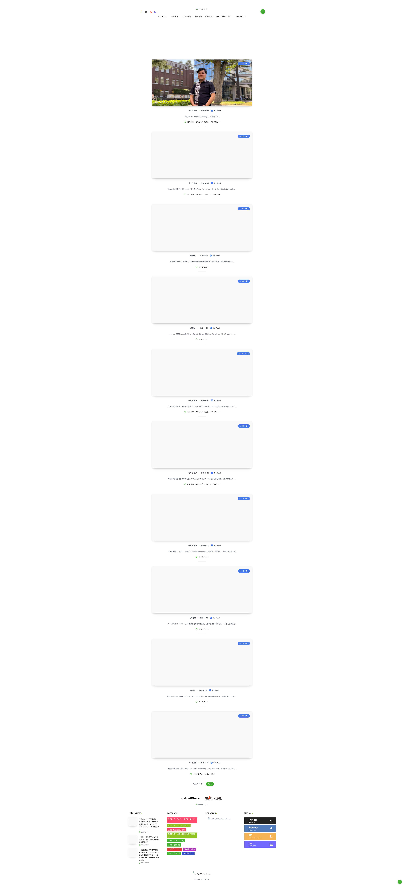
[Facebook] (141, 11)
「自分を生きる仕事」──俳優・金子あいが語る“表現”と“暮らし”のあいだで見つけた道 (183, 455)
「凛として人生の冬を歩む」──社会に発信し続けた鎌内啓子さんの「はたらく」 (183, 383)
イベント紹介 (198, 774)
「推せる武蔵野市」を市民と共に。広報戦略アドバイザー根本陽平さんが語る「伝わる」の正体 (183, 311)
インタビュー (163, 16)
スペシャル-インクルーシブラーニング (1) (181, 820)
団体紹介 (174, 16)
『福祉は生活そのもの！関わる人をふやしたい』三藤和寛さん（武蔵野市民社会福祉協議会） (183, 528)
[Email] (156, 11)
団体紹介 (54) (190, 849)
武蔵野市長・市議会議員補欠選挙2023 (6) (181, 835)
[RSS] (151, 11)
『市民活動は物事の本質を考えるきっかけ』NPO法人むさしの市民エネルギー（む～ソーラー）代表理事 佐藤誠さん (149, 855)
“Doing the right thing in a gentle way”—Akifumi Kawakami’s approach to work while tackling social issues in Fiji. (184, 91)
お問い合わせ (241, 16)
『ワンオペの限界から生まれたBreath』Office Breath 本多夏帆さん (149, 839)
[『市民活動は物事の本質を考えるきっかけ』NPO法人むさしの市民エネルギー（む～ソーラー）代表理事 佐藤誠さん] (132, 852)
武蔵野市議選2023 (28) (176, 830)
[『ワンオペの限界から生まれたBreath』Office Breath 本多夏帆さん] (132, 839)
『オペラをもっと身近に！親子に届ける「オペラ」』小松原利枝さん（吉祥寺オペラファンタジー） (183, 673)
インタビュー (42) (174, 849)
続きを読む (245, 99)
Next (210, 784)
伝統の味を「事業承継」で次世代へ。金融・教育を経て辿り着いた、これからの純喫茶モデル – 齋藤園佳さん (184, 236)
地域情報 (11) (188, 853)
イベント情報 (186, 16)
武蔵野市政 (209, 16)
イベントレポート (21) (176, 841)
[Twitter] (146, 11)
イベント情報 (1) (174, 853)
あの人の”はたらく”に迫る (198, 122)
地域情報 (198, 16)
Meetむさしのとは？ (224, 16)
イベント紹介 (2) (174, 845)
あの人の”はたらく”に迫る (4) (178, 826)
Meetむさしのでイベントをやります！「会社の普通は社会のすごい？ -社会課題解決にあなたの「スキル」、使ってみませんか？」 (183, 743)
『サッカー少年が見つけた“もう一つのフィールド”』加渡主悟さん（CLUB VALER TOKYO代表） (183, 600)
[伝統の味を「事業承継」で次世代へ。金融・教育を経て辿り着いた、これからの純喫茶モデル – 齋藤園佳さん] (132, 821)
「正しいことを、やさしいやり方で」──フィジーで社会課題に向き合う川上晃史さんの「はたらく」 (183, 166)
